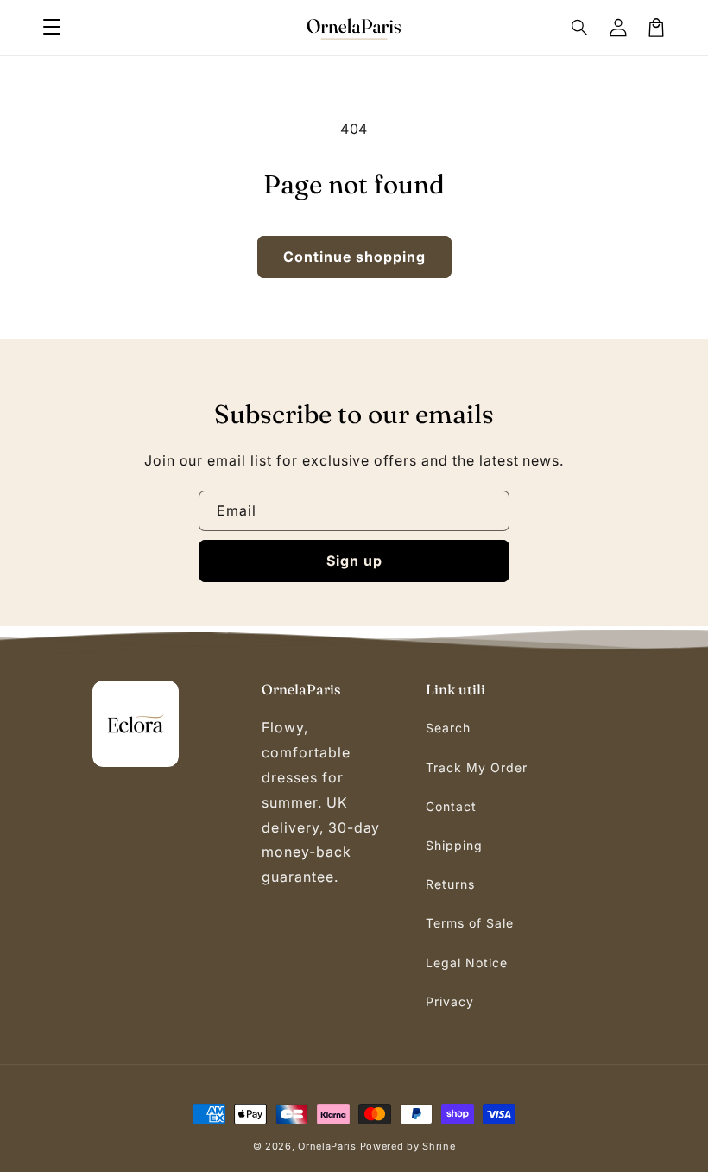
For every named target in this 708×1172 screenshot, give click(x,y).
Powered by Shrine (408, 1146)
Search (448, 727)
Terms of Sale (469, 922)
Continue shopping (354, 256)
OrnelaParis (327, 1146)
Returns (450, 884)
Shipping (454, 845)
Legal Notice (467, 962)
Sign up (354, 560)
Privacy (450, 1001)
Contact (451, 806)
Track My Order (476, 767)
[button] (52, 28)
